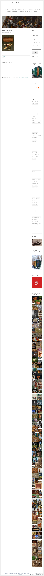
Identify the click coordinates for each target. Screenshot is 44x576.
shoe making (34, 187)
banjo (33, 112)
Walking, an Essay (33, 11)
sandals (39, 179)
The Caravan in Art (29, 9)
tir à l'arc (34, 208)
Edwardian (37, 126)
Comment (26, 74)
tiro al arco (34, 204)
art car (36, 107)
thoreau (34, 200)
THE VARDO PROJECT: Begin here (16, 9)
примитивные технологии (35, 230)
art (33, 107)
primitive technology (34, 172)
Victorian (38, 213)
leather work (35, 143)
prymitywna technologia (35, 174)
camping (34, 120)
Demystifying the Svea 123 (18, 11)
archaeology (35, 103)
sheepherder (35, 183)
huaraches (34, 139)
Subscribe (35, 52)
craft (39, 122)
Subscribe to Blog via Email (36, 36)
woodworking (35, 221)
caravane (34, 122)
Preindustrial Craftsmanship (22, 3)
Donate (26, 11)
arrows (38, 105)
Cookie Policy (20, 574)
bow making (34, 114)
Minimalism (37, 9)
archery (34, 105)
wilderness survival (36, 217)
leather (34, 141)
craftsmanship (35, 124)
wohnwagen (34, 219)
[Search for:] (37, 30)
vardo (33, 213)
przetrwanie (35, 177)
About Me (9, 11)
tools (39, 208)
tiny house (34, 202)
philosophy (34, 162)
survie (33, 198)
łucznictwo (34, 223)
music (33, 156)
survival (38, 198)
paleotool (34, 160)
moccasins (34, 152)
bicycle (37, 112)
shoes (33, 189)
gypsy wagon (35, 133)
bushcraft (34, 118)
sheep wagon (35, 185)
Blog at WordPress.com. (7, 572)
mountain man (35, 154)
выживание (34, 225)
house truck (34, 137)
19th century (35, 101)
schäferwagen (35, 181)
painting (34, 158)
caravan (39, 120)
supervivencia (35, 196)
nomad (37, 156)
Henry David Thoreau (36, 135)
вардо (40, 223)
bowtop (33, 116)
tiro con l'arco (35, 206)
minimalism (34, 150)
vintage (34, 215)
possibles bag (35, 167)
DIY (33, 126)
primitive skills (35, 169)
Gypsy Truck (35, 131)
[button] (35, 298)
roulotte (34, 179)
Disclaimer (6, 9)
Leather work (4, 57)
